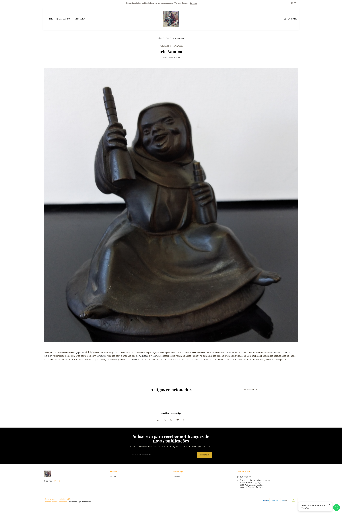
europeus (101, 356)
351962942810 (246, 477)
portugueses (142, 356)
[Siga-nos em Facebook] (58, 481)
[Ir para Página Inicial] (171, 19)
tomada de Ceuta (135, 359)
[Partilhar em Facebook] (158, 420)
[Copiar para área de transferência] (184, 420)
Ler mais (87, 3)
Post (167, 38)
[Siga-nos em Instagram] (55, 481)
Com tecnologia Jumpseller (79, 502)
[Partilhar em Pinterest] (177, 420)
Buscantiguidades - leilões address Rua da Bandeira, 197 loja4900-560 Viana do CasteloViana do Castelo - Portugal (255, 483)
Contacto (112, 477)
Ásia (273, 359)
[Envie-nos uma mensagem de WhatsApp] (336, 507)
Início (160, 38)
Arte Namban (175, 57)
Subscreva (204, 454)
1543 (155, 356)
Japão (229, 352)
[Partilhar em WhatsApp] (171, 420)
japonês (80, 352)
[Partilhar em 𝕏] (164, 420)
